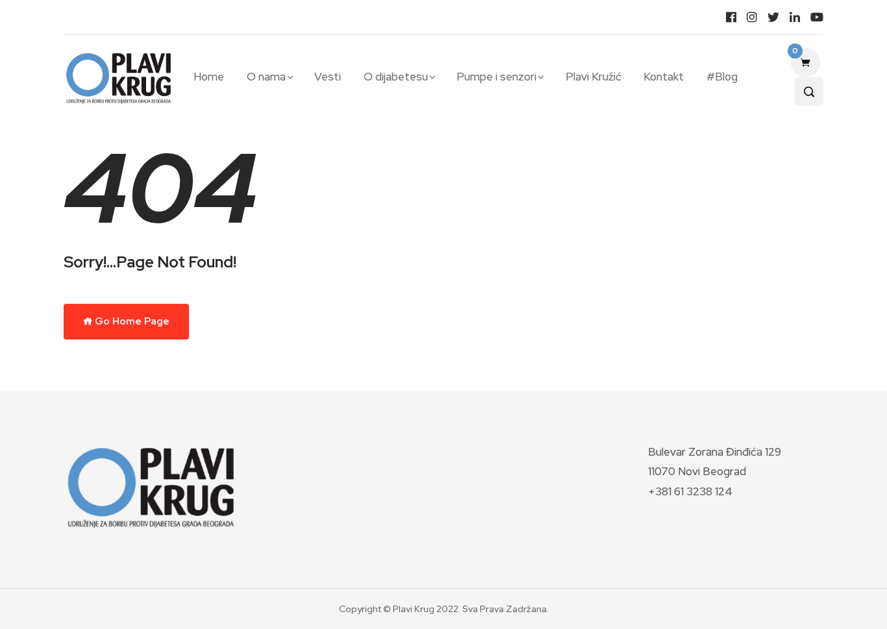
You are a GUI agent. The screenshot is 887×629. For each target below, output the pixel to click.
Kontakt (663, 76)
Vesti (327, 76)
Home (209, 76)
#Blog (721, 76)
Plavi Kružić (593, 76)
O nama (266, 76)
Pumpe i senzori (496, 76)
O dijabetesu (396, 76)
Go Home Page (131, 321)
